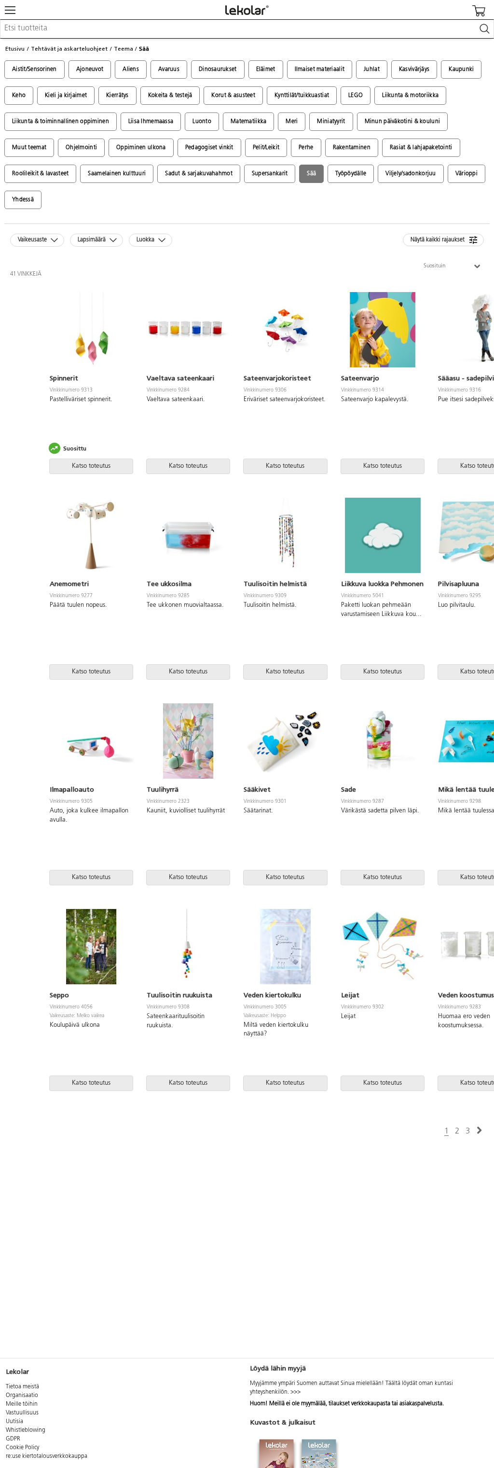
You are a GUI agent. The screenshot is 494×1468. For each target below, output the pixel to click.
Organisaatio (22, 1395)
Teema (123, 48)
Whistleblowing (25, 1430)
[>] (479, 1131)
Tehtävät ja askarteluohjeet (69, 48)
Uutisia (14, 1422)
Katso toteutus (91, 466)
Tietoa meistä (22, 1387)
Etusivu (15, 48)
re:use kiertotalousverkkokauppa (46, 1456)
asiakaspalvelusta (420, 1404)
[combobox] (247, 29)
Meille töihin (22, 1404)
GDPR (13, 1439)
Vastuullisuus (22, 1413)
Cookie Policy (22, 1448)
